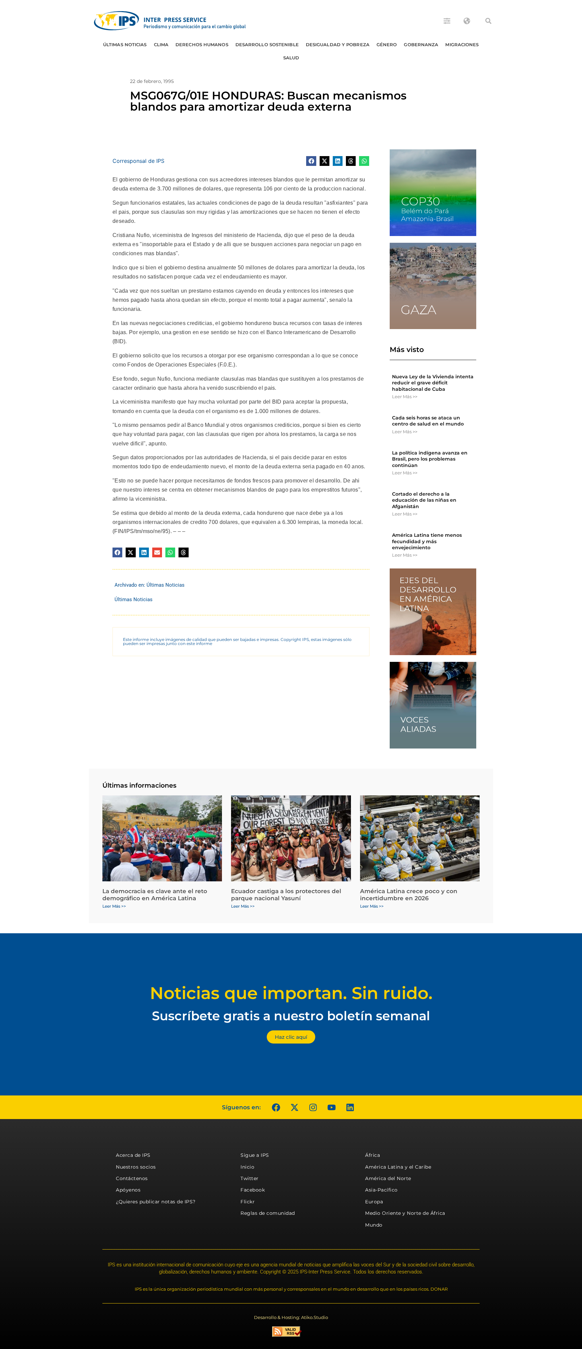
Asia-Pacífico (381, 1190)
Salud (291, 57)
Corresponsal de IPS (138, 160)
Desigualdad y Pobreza (337, 44)
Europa (374, 1202)
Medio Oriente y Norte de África (405, 1213)
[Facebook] (275, 1107)
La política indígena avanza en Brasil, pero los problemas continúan (429, 459)
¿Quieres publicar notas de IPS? (156, 1202)
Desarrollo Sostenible (267, 44)
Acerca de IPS (133, 1155)
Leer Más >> (404, 396)
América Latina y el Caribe (398, 1167)
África (372, 1155)
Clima (161, 44)
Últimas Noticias (125, 44)
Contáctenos (132, 1178)
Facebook (252, 1190)
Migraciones (462, 44)
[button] (488, 21)
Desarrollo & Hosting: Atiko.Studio (291, 1317)
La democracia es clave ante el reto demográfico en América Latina (154, 894)
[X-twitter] (294, 1107)
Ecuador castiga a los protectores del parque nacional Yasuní (286, 894)
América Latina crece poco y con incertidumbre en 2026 (408, 894)
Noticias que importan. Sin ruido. (291, 993)
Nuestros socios (136, 1167)
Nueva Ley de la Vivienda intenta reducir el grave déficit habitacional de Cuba (433, 383)
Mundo (374, 1225)
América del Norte (388, 1178)
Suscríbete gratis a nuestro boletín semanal (291, 1015)
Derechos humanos (201, 44)
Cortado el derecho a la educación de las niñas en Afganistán (424, 500)
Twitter (249, 1178)
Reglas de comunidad (267, 1213)
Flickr (247, 1202)
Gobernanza (421, 44)
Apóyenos (128, 1190)
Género (387, 44)
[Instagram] (312, 1107)
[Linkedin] (350, 1107)
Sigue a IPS (254, 1155)
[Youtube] (331, 1107)
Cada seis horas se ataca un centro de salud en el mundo (428, 421)
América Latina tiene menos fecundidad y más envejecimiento (427, 541)
